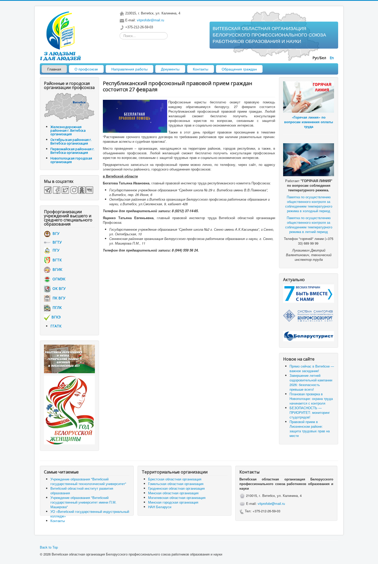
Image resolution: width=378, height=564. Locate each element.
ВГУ (54, 233)
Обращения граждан (239, 68)
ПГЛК (56, 307)
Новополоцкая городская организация (71, 160)
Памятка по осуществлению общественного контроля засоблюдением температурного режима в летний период (308, 224)
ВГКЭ (56, 317)
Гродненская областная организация (176, 488)
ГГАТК (55, 326)
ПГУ (54, 250)
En (332, 57)
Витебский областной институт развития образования (81, 490)
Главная (54, 68)
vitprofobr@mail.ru (150, 20)
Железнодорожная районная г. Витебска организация (68, 130)
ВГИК (56, 269)
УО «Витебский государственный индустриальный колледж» (89, 513)
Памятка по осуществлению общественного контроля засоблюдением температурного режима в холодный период (308, 203)
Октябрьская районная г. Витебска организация (71, 141)
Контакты (200, 68)
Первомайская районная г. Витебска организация (72, 151)
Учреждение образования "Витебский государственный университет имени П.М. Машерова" (83, 502)
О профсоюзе (86, 68)
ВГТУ (56, 242)
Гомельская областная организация (175, 483)
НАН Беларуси (159, 506)
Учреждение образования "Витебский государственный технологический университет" (88, 481)
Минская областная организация (173, 492)
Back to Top (49, 547)
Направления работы (129, 68)
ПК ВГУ (57, 298)
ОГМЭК (57, 278)
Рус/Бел (319, 57)
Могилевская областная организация (176, 497)
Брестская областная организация (174, 479)
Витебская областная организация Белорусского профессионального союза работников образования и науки (269, 35)
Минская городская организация (173, 502)
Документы (170, 68)
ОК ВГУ (58, 288)
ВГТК (56, 259)
